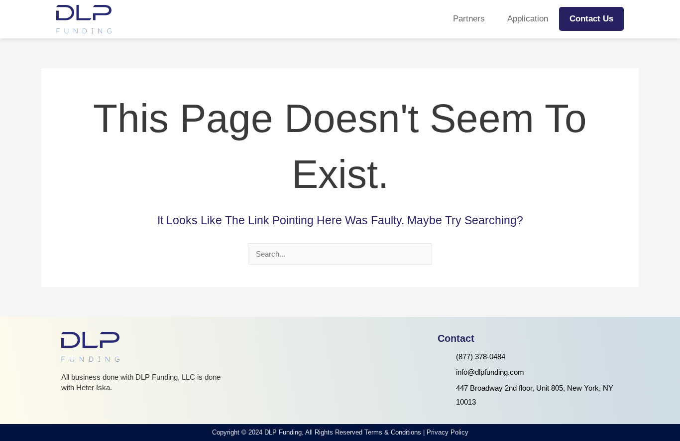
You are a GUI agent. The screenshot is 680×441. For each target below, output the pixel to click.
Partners (469, 18)
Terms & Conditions (392, 432)
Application (527, 18)
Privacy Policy (447, 432)
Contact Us (591, 18)
